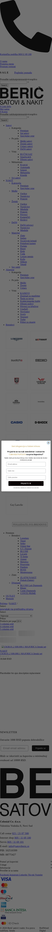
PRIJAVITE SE (26, 483)
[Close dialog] (48, 442)
